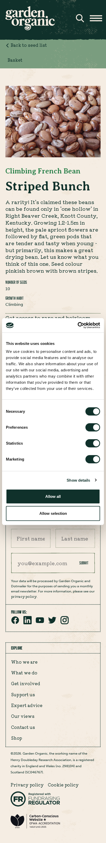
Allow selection (53, 513)
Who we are (24, 662)
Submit (84, 562)
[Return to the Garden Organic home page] (30, 28)
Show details (78, 480)
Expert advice (26, 705)
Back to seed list (29, 45)
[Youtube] (40, 622)
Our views (22, 716)
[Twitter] (52, 622)
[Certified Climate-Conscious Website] (35, 827)
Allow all (53, 496)
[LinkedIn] (27, 622)
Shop (16, 738)
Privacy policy (27, 785)
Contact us (23, 727)
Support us (23, 694)
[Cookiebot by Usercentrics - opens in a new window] (77, 325)
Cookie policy (63, 785)
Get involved (25, 683)
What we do (24, 673)
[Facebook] (15, 622)
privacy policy (24, 596)
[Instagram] (64, 622)
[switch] (92, 427)
